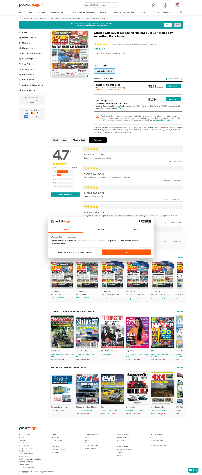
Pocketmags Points (92, 445)
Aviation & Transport (83, 12)
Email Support (57, 440)
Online (87, 443)
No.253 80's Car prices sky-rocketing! (95, 18)
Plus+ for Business (26, 454)
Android (87, 440)
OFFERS (41, 12)
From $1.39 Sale (29, 38)
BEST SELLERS (25, 12)
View (52, 297)
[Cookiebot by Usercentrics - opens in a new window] (141, 221)
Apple (87, 437)
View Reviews (65, 194)
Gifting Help (56, 452)
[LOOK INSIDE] (69, 77)
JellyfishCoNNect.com (158, 445)
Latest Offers (28, 74)
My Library (27, 43)
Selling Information (124, 450)
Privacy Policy (24, 456)
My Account (27, 48)
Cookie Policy (24, 464)
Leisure (104, 12)
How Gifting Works (58, 450)
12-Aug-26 (80, 291)
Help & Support (29, 90)
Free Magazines (25, 445)
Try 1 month (173, 99)
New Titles (23, 440)
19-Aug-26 (55, 291)
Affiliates (120, 440)
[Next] (181, 276)
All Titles (22, 437)
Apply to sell (121, 452)
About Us (153, 437)
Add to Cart (60, 297)
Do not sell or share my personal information (76, 252)
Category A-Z (28, 69)
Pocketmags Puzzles (31, 53)
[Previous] (52, 276)
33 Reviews (115, 44)
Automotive (55, 18)
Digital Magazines (91, 448)
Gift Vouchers (28, 80)
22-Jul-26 (155, 291)
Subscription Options (164, 120)
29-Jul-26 (130, 291)
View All (180, 257)
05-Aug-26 (105, 291)
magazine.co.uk (156, 443)
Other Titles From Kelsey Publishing (72, 311)
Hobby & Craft (58, 12)
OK (126, 252)
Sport (143, 12)
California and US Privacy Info (30, 459)
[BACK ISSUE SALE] (112, 288)
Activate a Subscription (32, 85)
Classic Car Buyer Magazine (70, 18)
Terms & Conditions (26, 462)
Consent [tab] (65, 229)
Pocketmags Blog (25, 448)
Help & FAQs (56, 437)
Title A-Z (26, 64)
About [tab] (136, 229)
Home (24, 32)
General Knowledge (124, 12)
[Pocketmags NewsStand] (31, 4)
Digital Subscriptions (26, 18)
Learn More (118, 108)
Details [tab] (101, 229)
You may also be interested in (68, 367)
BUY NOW (173, 86)
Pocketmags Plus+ (30, 59)
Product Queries (123, 437)
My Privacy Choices (26, 467)
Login (119, 455)
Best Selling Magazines (27, 443)
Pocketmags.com (156, 440)
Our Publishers (24, 451)
